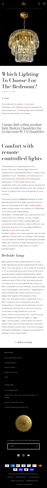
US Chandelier (34, 131)
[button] (2, 3)
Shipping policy (32, 481)
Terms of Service (11, 372)
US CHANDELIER (11, 390)
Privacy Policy (10, 367)
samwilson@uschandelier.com (16, 407)
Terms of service (17, 481)
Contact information (25, 484)
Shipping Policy (11, 363)
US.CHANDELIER (22, 474)
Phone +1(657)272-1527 (14, 402)
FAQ (6, 377)
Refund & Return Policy (13, 358)
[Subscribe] (36, 446)
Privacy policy (34, 477)
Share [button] (6, 98)
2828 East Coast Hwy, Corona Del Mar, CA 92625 (21, 396)
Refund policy (21, 477)
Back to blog (25, 342)
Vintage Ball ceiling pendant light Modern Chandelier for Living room (22, 128)
